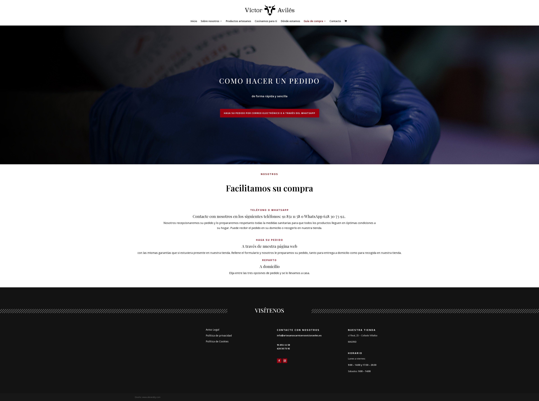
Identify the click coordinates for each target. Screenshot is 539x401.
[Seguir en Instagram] (285, 360)
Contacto (335, 21)
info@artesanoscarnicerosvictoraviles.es (299, 335)
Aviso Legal (212, 329)
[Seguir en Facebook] (279, 360)
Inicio (193, 21)
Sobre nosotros (210, 21)
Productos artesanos (238, 21)
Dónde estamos (290, 21)
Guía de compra (313, 21)
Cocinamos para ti (266, 21)
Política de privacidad (219, 335)
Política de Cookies (217, 341)
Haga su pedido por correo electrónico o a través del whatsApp (269, 113)
